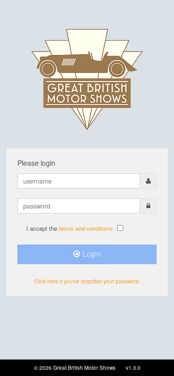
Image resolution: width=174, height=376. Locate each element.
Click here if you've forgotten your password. (87, 281)
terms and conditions (86, 228)
